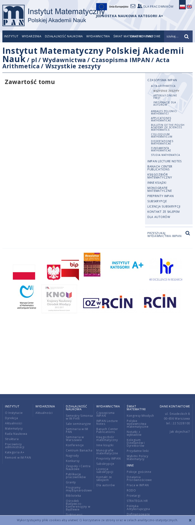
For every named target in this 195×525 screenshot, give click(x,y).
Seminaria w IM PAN (77, 430)
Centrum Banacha (79, 450)
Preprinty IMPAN (160, 196)
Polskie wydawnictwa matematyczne (137, 424)
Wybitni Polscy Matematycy (137, 457)
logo (53, 15)
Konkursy (73, 461)
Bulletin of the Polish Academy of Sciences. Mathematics (167, 127)
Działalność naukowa (64, 36)
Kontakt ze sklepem (163, 212)
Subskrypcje (157, 201)
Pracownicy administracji (14, 445)
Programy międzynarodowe (79, 488)
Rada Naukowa (16, 434)
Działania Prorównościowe (139, 478)
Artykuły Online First (165, 96)
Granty (71, 482)
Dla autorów (158, 217)
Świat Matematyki (136, 407)
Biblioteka (73, 496)
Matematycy (14, 428)
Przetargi (133, 496)
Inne (130, 465)
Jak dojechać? (180, 432)
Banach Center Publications (159, 167)
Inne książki (156, 183)
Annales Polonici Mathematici (164, 112)
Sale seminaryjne (78, 424)
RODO (131, 490)
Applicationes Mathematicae (161, 119)
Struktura (12, 439)
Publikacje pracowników (76, 475)
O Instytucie (14, 413)
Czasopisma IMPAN (121, 60)
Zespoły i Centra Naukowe (78, 467)
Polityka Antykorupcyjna (138, 507)
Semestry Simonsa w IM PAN (79, 417)
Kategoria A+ (14, 452)
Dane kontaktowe (175, 406)
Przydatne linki (138, 451)
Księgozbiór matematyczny (159, 176)
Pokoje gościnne (139, 472)
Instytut (11, 36)
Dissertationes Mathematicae (162, 142)
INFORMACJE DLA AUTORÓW (164, 103)
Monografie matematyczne (159, 189)
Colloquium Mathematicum (161, 135)
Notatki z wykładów (134, 433)
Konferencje (75, 445)
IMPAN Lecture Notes (164, 161)
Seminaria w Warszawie (75, 438)
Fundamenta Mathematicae (161, 149)
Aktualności (13, 423)
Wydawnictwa (98, 36)
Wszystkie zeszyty (73, 66)
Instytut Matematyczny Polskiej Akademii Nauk (93, 54)
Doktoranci (74, 515)
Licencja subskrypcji (163, 206)
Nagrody (72, 456)
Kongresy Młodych (140, 416)
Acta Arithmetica (163, 86)
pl (34, 60)
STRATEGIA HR (137, 501)
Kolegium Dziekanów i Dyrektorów (136, 443)
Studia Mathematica (165, 155)
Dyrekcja (11, 418)
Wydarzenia (32, 36)
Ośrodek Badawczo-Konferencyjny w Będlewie (78, 505)
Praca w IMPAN (138, 485)
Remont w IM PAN (18, 458)
